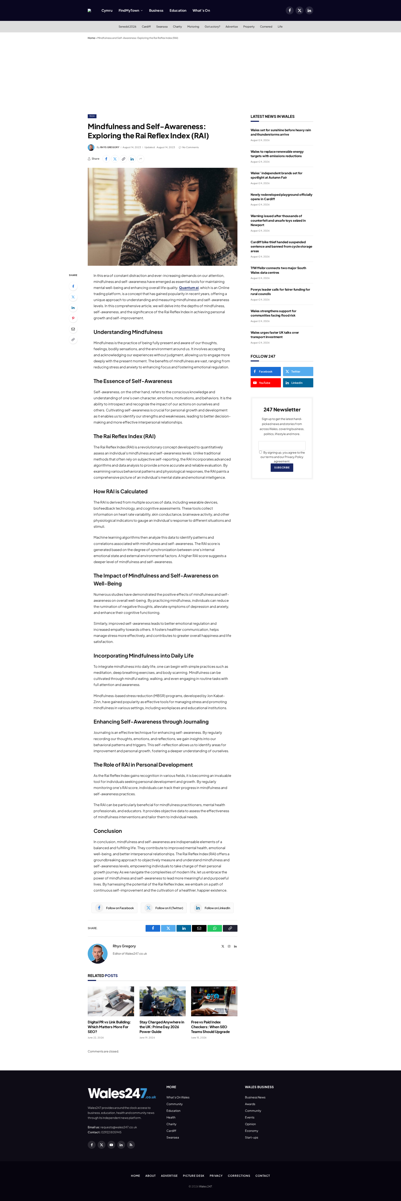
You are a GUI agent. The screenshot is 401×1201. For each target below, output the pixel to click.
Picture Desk (193, 1175)
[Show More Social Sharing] (140, 159)
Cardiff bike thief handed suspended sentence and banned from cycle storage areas (281, 246)
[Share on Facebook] (106, 159)
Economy (251, 1130)
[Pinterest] (73, 318)
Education (178, 10)
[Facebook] (73, 286)
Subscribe (281, 467)
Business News (255, 1097)
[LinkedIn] (73, 307)
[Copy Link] (123, 159)
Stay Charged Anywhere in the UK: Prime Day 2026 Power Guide (162, 1027)
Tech (92, 116)
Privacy (216, 1175)
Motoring (193, 26)
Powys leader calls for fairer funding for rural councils (280, 291)
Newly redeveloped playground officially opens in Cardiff (281, 196)
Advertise (232, 26)
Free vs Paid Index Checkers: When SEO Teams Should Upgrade (210, 1027)
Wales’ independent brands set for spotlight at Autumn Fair (276, 175)
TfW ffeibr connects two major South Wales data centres (278, 270)
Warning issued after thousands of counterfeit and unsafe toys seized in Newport (278, 220)
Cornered (266, 26)
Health (170, 1117)
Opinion (250, 1124)
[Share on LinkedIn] (132, 159)
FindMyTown (129, 10)
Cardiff (146, 26)
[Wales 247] (89, 10)
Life (280, 26)
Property (249, 26)
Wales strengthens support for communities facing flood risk (273, 313)
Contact (262, 1175)
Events (249, 1117)
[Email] (73, 329)
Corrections (239, 1175)
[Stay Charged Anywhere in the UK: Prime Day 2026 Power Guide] (163, 1001)
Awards (250, 1104)
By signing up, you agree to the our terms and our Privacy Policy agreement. (282, 456)
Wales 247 (205, 1186)
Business (156, 10)
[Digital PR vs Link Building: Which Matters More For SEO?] (111, 1001)
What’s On (201, 10)
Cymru (107, 10)
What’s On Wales (177, 1097)
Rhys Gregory (109, 147)
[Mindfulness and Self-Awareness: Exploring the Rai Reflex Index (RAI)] (162, 217)
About (150, 1175)
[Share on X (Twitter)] (115, 159)
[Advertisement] (200, 76)
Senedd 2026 (127, 26)
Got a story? (212, 26)
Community (174, 1104)
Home (91, 37)
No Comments (190, 147)
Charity (177, 26)
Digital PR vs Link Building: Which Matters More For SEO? (109, 1027)
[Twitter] (73, 297)
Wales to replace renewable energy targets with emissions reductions (277, 153)
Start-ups (251, 1137)
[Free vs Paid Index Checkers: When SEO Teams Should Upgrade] (214, 1001)
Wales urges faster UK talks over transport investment (275, 334)
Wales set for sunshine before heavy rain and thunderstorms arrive (281, 132)
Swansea (162, 26)
